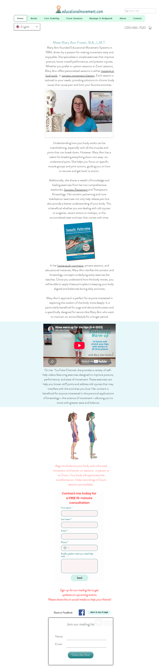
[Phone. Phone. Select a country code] (66, 548)
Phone (64, 542)
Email (64, 530)
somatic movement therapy (78, 75)
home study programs (70, 265)
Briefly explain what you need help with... (77, 555)
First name (67, 507)
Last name (66, 519)
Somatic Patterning (76, 189)
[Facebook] (82, 612)
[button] (150, 27)
